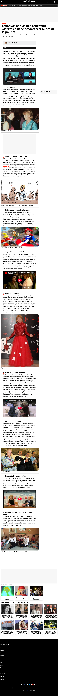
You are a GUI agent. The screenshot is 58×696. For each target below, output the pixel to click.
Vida (50, 3)
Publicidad (20, 687)
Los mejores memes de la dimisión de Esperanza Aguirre (7, 598)
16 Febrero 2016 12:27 (12, 43)
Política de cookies (40, 687)
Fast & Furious (26, 214)
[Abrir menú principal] (1, 2)
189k (25, 684)
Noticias (9, 3)
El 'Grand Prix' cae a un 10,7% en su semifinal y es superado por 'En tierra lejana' (22, 5)
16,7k (29, 684)
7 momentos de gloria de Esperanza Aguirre (21, 598)
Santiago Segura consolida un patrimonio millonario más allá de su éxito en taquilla (51, 616)
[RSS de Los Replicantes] (21, 684)
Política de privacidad (32, 687)
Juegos (39, 3)
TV (31, 3)
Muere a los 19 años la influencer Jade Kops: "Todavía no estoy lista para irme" (7, 616)
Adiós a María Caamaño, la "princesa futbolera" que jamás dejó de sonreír (36, 616)
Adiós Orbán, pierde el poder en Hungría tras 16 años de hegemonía (36, 632)
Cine (29, 3)
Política (14, 3)
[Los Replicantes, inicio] (29, 1)
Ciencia (25, 3)
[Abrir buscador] (54, 2)
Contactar (25, 687)
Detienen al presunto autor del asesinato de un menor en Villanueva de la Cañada (51, 632)
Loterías (2, 676)
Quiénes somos (9, 687)
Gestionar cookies (47, 687)
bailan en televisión (18, 485)
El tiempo (2, 673)
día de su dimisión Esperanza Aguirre (21, 375)
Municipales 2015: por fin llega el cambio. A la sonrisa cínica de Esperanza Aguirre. (36, 598)
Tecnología (45, 3)
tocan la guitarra (7, 485)
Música (35, 3)
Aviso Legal (15, 687)
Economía (19, 3)
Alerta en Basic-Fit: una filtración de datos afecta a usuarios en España (7, 632)
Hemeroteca (3, 679)
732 (36, 684)
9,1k (33, 684)
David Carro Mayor (12, 42)
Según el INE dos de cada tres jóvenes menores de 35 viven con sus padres (21, 616)
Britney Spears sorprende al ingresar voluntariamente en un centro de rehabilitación (21, 632)
